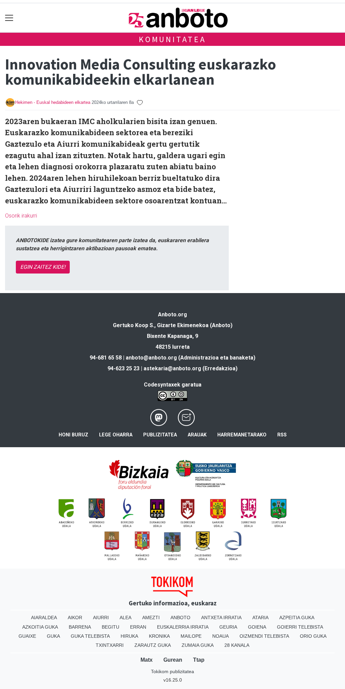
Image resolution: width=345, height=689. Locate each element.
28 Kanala (236, 645)
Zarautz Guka (152, 645)
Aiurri (101, 617)
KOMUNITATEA (172, 39)
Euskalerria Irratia (183, 627)
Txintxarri (110, 645)
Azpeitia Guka (296, 617)
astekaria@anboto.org (172, 368)
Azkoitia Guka (40, 627)
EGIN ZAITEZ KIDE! (42, 267)
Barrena (80, 627)
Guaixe (27, 636)
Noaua (220, 636)
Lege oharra (115, 435)
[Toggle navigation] (9, 18)
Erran (138, 627)
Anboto (180, 617)
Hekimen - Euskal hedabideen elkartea (52, 102)
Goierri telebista (300, 627)
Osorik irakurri (21, 215)
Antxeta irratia (221, 617)
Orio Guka (313, 636)
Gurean (172, 660)
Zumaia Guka (198, 645)
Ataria (260, 617)
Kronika (159, 636)
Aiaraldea (44, 617)
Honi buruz (73, 435)
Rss (282, 435)
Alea (125, 617)
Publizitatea (160, 435)
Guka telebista (90, 636)
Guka (53, 636)
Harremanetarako (241, 435)
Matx (146, 660)
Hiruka (129, 636)
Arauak (197, 435)
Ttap (199, 660)
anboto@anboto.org (151, 357)
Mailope (191, 636)
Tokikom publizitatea (172, 671)
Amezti (151, 617)
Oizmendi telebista (264, 636)
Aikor (75, 617)
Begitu (110, 627)
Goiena (257, 627)
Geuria (228, 627)
